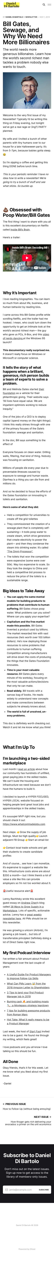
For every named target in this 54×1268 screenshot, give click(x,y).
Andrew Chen (29, 902)
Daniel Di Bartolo (14, 17)
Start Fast (35, 1031)
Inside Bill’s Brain (20, 229)
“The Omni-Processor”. (20, 551)
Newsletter (31, 17)
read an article (26, 769)
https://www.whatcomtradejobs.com (24, 824)
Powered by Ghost (27, 1249)
